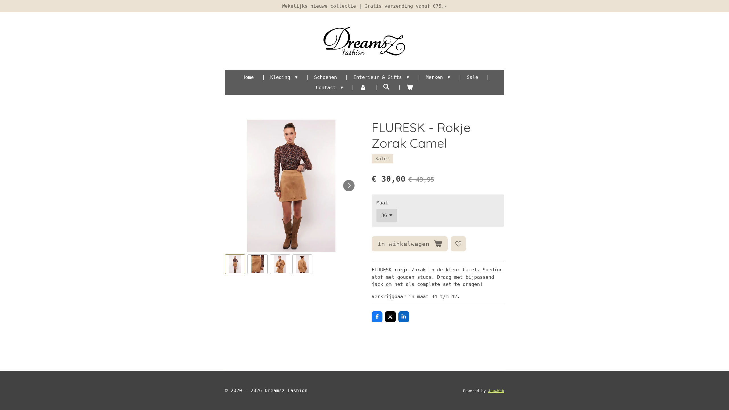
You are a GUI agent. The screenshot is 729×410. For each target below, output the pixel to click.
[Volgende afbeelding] (349, 185)
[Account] (363, 88)
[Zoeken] (386, 87)
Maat (382, 203)
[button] (235, 264)
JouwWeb (496, 391)
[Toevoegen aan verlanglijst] (458, 243)
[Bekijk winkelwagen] (409, 88)
